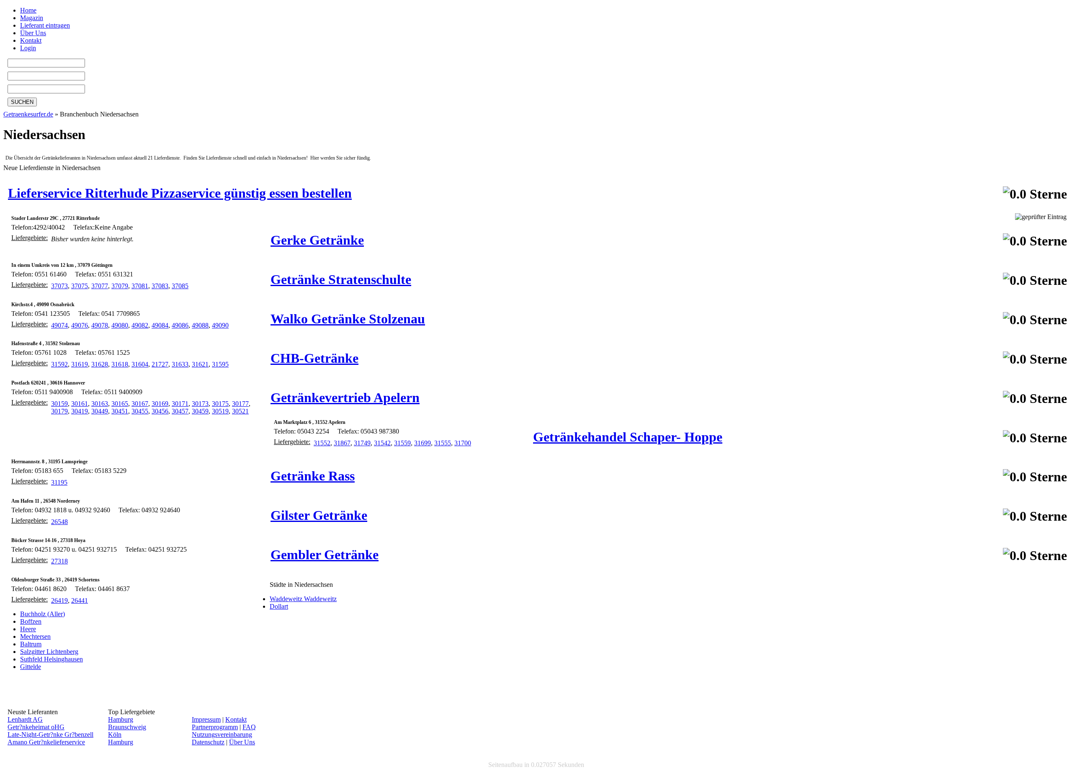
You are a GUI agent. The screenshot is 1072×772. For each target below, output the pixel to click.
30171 (180, 403)
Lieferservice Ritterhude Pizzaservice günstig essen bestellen (180, 193)
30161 (79, 403)
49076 (79, 325)
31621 (200, 364)
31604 (139, 364)
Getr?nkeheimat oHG (36, 727)
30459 (200, 411)
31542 (382, 443)
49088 (200, 325)
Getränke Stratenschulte (341, 279)
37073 (59, 285)
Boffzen (30, 621)
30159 (59, 403)
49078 (99, 325)
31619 (79, 364)
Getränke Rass (313, 475)
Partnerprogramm (215, 727)
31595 (220, 364)
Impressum (206, 719)
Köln (114, 734)
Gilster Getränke (319, 515)
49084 (160, 325)
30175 (220, 403)
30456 (160, 411)
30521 (240, 411)
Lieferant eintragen (45, 25)
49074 (59, 325)
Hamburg (120, 719)
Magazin (31, 17)
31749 (362, 443)
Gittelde (30, 666)
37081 (139, 285)
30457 (180, 411)
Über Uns (33, 32)
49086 (180, 325)
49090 (220, 325)
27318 (59, 561)
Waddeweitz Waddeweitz (303, 598)
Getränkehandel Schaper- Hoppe (627, 436)
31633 (180, 364)
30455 (139, 411)
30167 (139, 403)
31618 (119, 364)
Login (28, 48)
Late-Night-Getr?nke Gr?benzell (50, 734)
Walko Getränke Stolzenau (348, 318)
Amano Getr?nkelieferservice (46, 742)
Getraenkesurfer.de (28, 114)
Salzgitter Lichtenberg (49, 651)
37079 (119, 285)
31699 (422, 443)
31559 (402, 443)
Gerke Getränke (317, 240)
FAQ (249, 727)
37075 (79, 285)
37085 (180, 285)
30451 (119, 411)
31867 (342, 443)
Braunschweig (127, 727)
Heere (28, 629)
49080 (119, 325)
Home (28, 10)
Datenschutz (208, 742)
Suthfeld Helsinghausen (51, 659)
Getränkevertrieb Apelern (345, 397)
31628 (99, 364)
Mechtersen (35, 636)
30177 (240, 403)
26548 (59, 521)
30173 (200, 403)
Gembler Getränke (325, 554)
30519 (220, 411)
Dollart (279, 606)
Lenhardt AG (25, 719)
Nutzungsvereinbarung (222, 734)
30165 (119, 403)
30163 (99, 403)
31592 (59, 364)
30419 (79, 411)
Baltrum (30, 644)
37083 (160, 285)
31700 (462, 443)
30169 (160, 403)
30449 (99, 411)
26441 (79, 600)
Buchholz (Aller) (42, 613)
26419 (59, 600)
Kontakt (30, 40)
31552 (322, 443)
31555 (442, 443)
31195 (59, 482)
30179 (59, 411)
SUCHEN (22, 102)
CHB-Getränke (314, 358)
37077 (99, 285)
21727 (160, 364)
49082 (139, 325)
